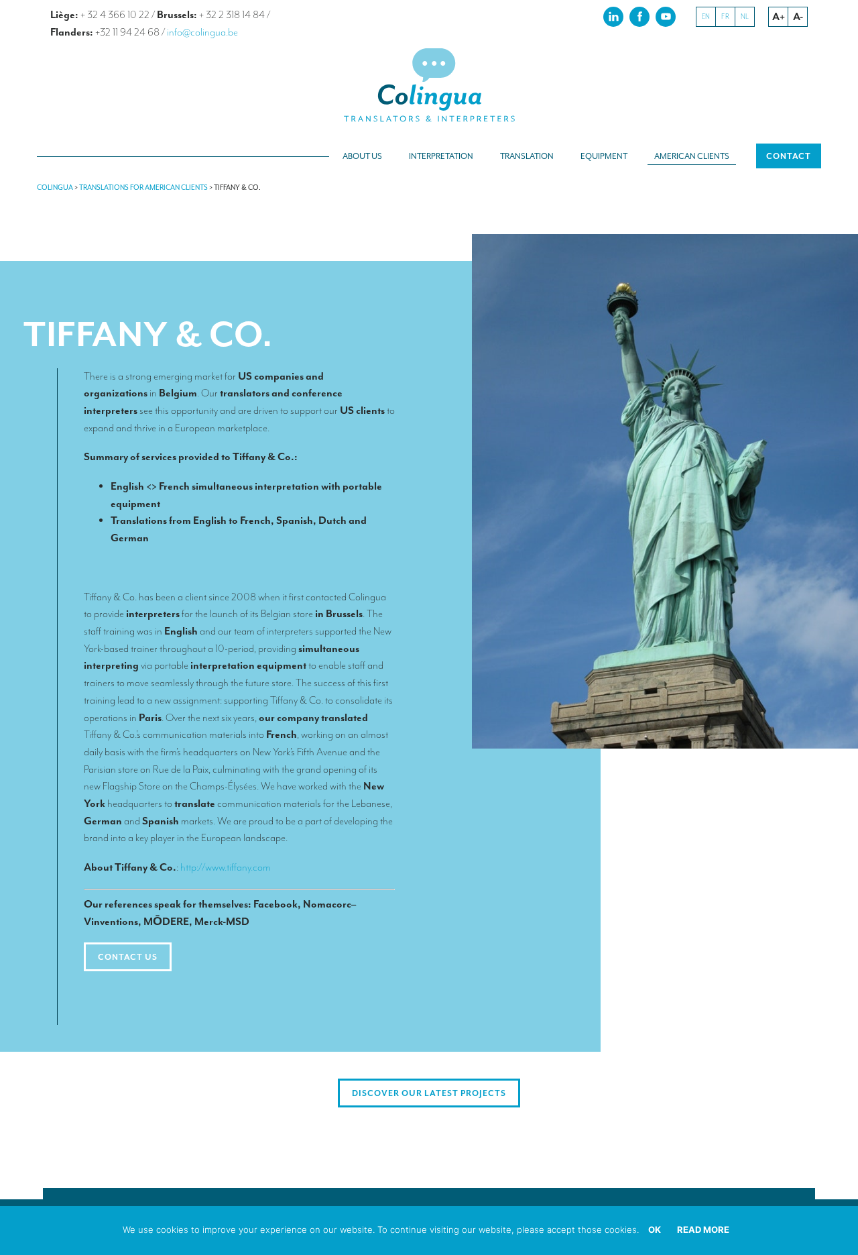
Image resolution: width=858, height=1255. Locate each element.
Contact (788, 156)
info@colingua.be (202, 32)
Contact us (128, 957)
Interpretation (441, 156)
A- (798, 16)
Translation (527, 156)
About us (362, 156)
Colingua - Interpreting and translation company (429, 85)
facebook (639, 16)
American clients (691, 156)
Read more (703, 1229)
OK (654, 1229)
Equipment (603, 156)
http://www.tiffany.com (225, 867)
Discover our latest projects (429, 1093)
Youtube (666, 16)
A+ (778, 16)
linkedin (613, 16)
